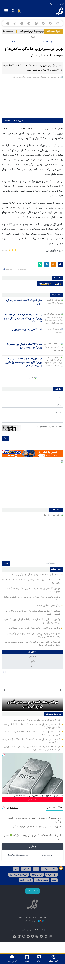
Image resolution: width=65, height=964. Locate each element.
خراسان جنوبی (25, 880)
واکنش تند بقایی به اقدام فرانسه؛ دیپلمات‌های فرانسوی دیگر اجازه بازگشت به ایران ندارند (32, 621)
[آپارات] (7, 23)
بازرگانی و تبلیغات (25, 930)
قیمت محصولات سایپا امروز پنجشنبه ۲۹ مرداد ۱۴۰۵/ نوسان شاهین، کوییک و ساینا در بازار (31, 733)
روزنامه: (60, 563)
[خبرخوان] (15, 937)
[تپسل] (3, 451)
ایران (16, 869)
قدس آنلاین (56, 11)
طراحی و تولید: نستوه (31, 921)
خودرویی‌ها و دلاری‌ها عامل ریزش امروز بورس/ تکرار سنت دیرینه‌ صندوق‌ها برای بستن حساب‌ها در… (23, 362)
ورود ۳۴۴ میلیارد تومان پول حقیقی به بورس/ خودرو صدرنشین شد (24, 346)
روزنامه (39, 961)
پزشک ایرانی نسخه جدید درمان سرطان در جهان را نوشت (36, 574)
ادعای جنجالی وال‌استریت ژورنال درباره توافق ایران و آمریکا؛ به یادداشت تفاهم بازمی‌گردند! (33, 635)
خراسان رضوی (37, 874)
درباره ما (49, 930)
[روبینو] (50, 23)
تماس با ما (39, 930)
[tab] (32, 652)
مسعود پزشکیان (41, 880)
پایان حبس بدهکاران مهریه (48, 605)
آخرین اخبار (12, 961)
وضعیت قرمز (44, 283)
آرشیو (13, 930)
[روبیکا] (57, 23)
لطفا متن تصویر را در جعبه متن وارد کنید (48, 426)
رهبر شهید (26, 869)
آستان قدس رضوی (49, 869)
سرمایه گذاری (32, 799)
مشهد (54, 880)
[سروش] (29, 23)
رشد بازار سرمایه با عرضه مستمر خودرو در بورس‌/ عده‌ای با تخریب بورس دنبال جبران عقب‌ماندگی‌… (22, 318)
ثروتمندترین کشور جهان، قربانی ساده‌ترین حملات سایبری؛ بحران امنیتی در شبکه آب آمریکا (32, 644)
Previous (60, 690)
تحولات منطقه (53, 31)
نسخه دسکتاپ (32, 891)
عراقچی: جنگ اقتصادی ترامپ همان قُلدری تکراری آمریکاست (34, 628)
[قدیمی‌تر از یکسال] (53, 304)
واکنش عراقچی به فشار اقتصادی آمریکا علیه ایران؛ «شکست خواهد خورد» (32, 598)
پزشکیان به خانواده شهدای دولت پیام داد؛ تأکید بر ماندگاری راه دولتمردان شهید (33, 613)
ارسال (5, 438)
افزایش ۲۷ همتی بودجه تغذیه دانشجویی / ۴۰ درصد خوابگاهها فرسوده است (33, 590)
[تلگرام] (22, 23)
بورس (57, 283)
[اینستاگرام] (15, 23)
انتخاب (5, 563)
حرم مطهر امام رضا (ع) (18, 874)
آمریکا (36, 869)
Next (5, 690)
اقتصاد (32, 37)
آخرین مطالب (56, 569)
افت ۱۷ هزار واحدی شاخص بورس (26, 329)
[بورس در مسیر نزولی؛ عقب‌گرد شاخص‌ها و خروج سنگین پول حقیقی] (32, 96)
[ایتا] (36, 23)
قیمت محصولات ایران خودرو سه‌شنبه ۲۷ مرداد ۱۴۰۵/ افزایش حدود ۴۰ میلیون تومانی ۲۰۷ (31, 726)
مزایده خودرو (47, 855)
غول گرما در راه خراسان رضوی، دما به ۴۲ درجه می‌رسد (37, 720)
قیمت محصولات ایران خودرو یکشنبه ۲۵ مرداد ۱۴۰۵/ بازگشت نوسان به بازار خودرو (31, 741)
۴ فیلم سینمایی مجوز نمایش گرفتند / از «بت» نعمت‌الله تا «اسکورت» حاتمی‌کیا (31, 581)
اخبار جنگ (53, 961)
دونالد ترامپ (51, 874)
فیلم (27, 961)
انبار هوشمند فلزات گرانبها (18, 855)
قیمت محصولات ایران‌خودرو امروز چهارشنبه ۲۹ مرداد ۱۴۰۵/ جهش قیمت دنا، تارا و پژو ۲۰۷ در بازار (32, 748)
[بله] (43, 23)
